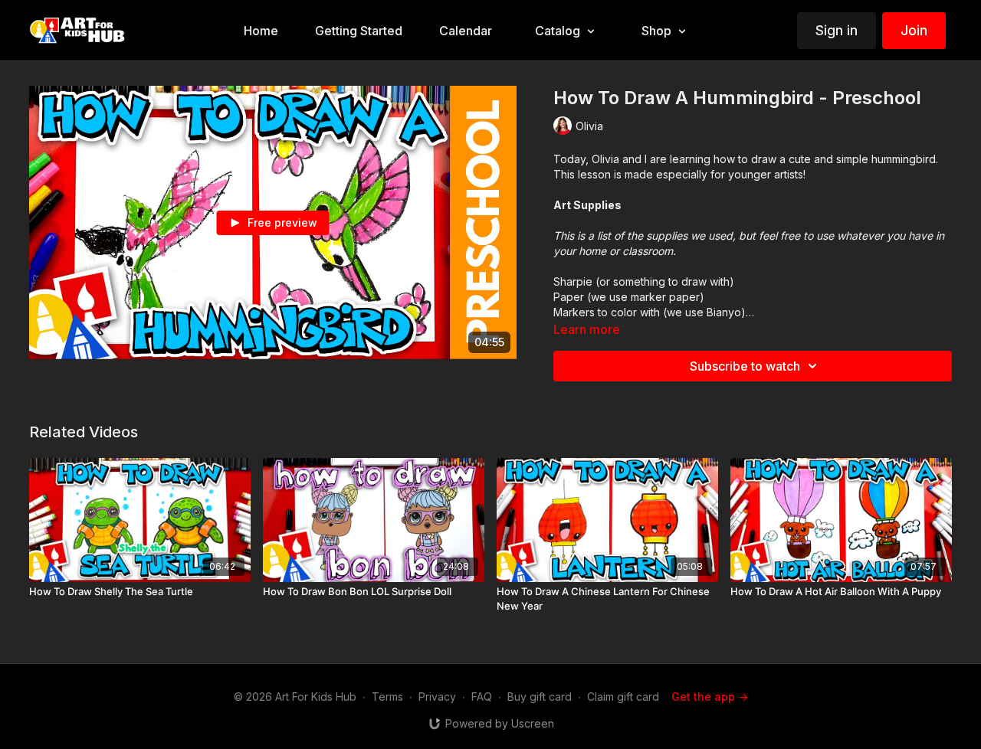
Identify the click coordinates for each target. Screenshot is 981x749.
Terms (387, 696)
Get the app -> (709, 696)
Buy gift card (539, 696)
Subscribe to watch (745, 366)
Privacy (437, 696)
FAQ (481, 696)
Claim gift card (623, 696)
